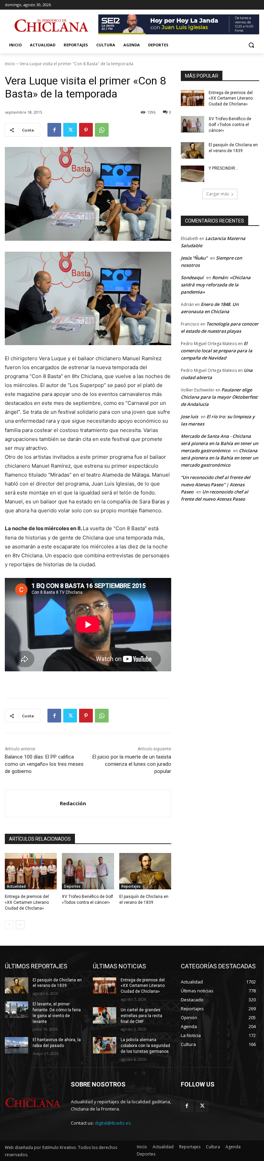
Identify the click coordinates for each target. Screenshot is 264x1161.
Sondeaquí (192, 277)
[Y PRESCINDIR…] (192, 174)
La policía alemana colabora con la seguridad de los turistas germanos (145, 1045)
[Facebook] (54, 130)
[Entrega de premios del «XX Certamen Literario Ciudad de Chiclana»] (31, 871)
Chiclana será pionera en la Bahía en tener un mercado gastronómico (219, 457)
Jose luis (189, 416)
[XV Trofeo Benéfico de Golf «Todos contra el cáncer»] (88, 871)
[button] (251, 45)
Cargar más (217, 194)
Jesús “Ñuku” (194, 258)
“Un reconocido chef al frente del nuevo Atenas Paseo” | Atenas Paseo (215, 484)
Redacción (73, 803)
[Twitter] (70, 130)
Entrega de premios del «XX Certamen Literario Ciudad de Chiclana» (27, 902)
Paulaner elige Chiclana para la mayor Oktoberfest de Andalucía (219, 397)
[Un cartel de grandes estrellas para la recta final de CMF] (104, 1015)
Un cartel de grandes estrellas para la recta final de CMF (141, 1016)
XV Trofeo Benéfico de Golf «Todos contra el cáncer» (230, 124)
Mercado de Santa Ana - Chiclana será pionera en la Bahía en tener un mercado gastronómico (219, 443)
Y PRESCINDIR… (223, 168)
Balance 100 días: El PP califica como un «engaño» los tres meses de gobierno (44, 764)
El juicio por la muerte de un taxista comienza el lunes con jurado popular (131, 764)
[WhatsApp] (102, 130)
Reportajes (131, 886)
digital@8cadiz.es (113, 1123)
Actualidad (16, 886)
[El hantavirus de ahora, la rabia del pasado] (16, 1045)
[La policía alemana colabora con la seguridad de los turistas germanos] (104, 1045)
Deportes (72, 886)
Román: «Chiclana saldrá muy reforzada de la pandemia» (216, 284)
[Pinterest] (86, 130)
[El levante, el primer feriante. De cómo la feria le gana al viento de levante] (16, 1009)
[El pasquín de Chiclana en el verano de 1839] (145, 871)
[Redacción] (32, 803)
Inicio (10, 64)
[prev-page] (9, 924)
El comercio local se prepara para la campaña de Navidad (216, 350)
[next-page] (20, 924)
